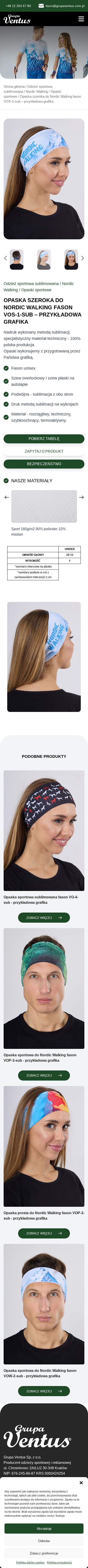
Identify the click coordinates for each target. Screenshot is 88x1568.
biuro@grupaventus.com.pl (65, 6)
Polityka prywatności (59, 1562)
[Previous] (6, 497)
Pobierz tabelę (44, 439)
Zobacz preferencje (44, 1553)
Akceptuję (44, 1528)
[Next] (81, 497)
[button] (81, 1483)
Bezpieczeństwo (44, 464)
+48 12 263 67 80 (18, 6)
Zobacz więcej (39, 918)
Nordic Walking (37, 91)
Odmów (44, 1541)
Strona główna (14, 86)
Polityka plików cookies (30, 1562)
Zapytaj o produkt (44, 451)
